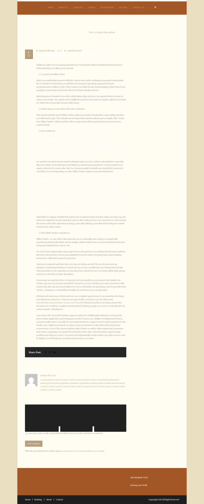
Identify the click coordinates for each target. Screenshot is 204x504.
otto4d (114, 383)
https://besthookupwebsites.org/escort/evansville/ (60, 302)
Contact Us (138, 8)
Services (78, 8)
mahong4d (45, 383)
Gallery (123, 8)
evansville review (74, 51)
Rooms (91, 8)
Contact (59, 499)
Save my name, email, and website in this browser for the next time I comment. (65, 433)
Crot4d (43, 380)
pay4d (50, 380)
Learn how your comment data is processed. (83, 451)
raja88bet (64, 383)
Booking (38, 499)
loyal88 (92, 383)
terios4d (55, 383)
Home (50, 8)
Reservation (107, 8)
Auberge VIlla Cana (47, 51)
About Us (63, 8)
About (49, 499)
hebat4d (107, 380)
